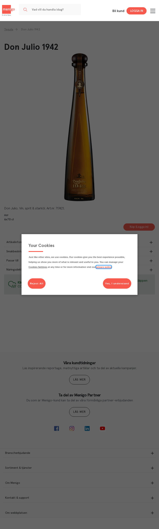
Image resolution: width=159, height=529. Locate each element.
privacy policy (103, 267)
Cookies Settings (38, 267)
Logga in (136, 10)
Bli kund (118, 11)
